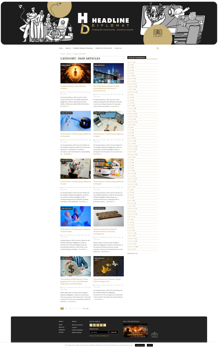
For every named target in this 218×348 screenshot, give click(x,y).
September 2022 (131, 184)
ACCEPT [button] (150, 345)
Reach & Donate (76, 332)
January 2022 (130, 206)
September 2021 (131, 214)
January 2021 (130, 235)
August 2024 (130, 124)
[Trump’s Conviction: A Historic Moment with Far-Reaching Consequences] (108, 216)
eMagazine (62, 330)
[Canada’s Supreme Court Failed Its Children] (75, 73)
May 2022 (129, 195)
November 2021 (131, 208)
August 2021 (130, 216)
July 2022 (129, 189)
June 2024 (129, 130)
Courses (74, 327)
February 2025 (131, 108)
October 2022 (130, 181)
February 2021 (131, 233)
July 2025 (129, 94)
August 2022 (130, 187)
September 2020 (131, 246)
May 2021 (129, 225)
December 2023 (131, 146)
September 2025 (131, 92)
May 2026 (129, 70)
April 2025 (129, 103)
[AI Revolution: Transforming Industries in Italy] (75, 168)
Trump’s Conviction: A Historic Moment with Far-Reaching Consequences (105, 231)
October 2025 (130, 89)
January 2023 (130, 176)
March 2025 (130, 105)
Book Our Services (77, 325)
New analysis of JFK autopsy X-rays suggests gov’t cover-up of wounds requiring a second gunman (74, 281)
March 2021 (130, 230)
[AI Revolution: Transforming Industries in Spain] (108, 121)
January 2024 (130, 143)
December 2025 (131, 84)
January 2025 (130, 111)
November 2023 (131, 149)
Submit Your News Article (103, 48)
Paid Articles (99, 65)
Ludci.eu (68, 48)
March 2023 (130, 170)
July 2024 (129, 127)
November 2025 (131, 86)
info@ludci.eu (105, 336)
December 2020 (131, 238)
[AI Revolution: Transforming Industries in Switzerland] (75, 216)
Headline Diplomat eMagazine (83, 48)
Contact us (118, 48)
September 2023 (131, 154)
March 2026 (130, 75)
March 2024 (130, 138)
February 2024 (131, 141)
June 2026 (129, 67)
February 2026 (131, 78)
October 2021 (130, 211)
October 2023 (130, 151)
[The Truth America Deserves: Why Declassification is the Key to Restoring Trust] (108, 73)
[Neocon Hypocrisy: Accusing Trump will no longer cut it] (108, 266)
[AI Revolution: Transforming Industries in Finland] (108, 168)
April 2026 (129, 73)
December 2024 (131, 113)
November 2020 (131, 241)
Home (61, 48)
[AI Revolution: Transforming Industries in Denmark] (75, 121)
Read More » (64, 106)
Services (61, 332)
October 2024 (130, 119)
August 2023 (130, 157)
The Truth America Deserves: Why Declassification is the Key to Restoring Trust (106, 88)
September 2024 (131, 122)
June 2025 (129, 97)
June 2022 (129, 192)
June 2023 (129, 162)
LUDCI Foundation (77, 330)
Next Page (86, 308)
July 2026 (129, 65)
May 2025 (129, 100)
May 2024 (129, 132)
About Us (61, 327)
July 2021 (129, 219)
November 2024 (131, 116)
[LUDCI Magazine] (109, 23)
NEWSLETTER (93, 329)
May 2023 (129, 165)
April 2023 (129, 168)
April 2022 (129, 197)
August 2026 (130, 62)
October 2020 (130, 244)
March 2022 (130, 200)
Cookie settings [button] (140, 345)
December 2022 (131, 179)
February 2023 (131, 173)
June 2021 (129, 222)
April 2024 (129, 135)
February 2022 (131, 203)
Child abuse (66, 65)
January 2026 (130, 81)
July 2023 (129, 160)
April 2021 (129, 227)
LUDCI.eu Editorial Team (69, 92)
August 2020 (130, 249)
